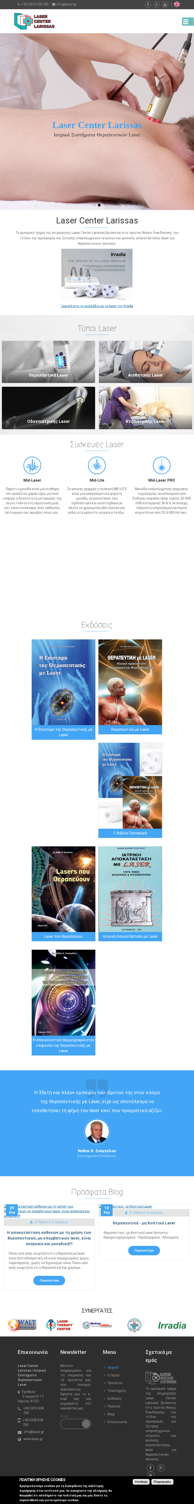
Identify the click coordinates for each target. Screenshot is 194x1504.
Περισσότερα (49, 1280)
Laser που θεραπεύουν (63, 936)
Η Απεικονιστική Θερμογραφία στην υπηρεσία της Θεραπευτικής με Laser (63, 1045)
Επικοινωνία (117, 1422)
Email (65, 1416)
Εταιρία (113, 1375)
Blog (111, 1414)
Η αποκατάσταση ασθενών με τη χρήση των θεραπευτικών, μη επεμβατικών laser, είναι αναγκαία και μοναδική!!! (49, 1238)
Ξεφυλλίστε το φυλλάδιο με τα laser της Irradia (97, 306)
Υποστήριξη (117, 1391)
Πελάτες (114, 1406)
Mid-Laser (32, 480)
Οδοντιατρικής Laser (48, 421)
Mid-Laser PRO (161, 480)
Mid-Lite (97, 480)
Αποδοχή (141, 1481)
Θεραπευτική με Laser (130, 729)
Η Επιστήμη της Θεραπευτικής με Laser (64, 732)
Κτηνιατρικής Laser (145, 421)
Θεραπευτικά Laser (48, 375)
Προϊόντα (115, 1383)
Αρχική (113, 1367)
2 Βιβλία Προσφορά (130, 833)
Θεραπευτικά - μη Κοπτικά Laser (144, 1223)
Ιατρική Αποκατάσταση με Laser (130, 936)
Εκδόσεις (115, 1398)
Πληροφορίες (162, 1481)
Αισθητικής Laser (145, 375)
